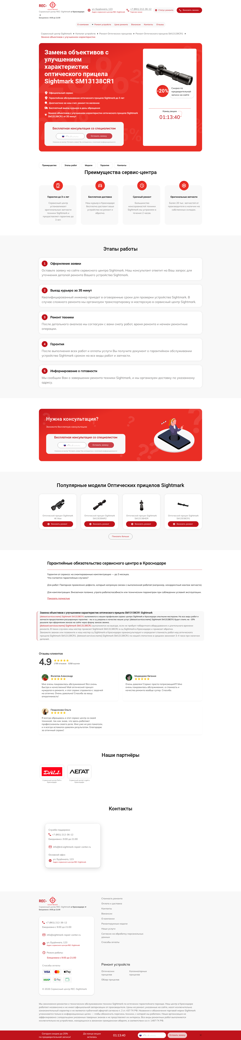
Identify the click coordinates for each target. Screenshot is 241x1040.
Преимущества (49, 165)
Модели (88, 165)
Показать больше (120, 536)
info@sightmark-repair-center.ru (64, 934)
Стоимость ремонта (111, 898)
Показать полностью (58, 598)
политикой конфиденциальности (104, 142)
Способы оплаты (110, 942)
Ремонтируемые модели (114, 923)
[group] (52, 774)
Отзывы (160, 24)
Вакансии (136, 24)
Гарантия (104, 165)
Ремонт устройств (102, 24)
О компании (83, 24)
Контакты (148, 24)
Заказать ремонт (59, 524)
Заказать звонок (191, 10)
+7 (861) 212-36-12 (140, 9)
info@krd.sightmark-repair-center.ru (72, 846)
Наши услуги (108, 928)
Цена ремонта (121, 24)
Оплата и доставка (111, 903)
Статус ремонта (165, 10)
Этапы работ (71, 165)
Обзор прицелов (110, 979)
